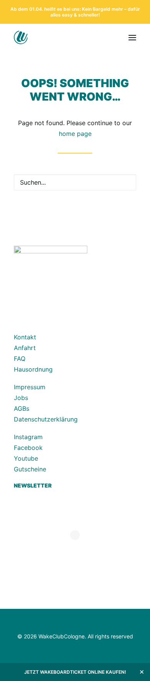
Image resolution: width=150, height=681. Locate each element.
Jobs (21, 398)
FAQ (19, 358)
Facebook (28, 447)
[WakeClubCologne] (35, 37)
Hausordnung (33, 369)
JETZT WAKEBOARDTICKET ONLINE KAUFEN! (75, 672)
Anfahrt (25, 348)
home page (75, 133)
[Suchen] (75, 182)
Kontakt (25, 337)
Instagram (28, 437)
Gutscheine (30, 469)
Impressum (29, 387)
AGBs (21, 408)
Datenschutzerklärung (46, 419)
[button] (132, 37)
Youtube (26, 458)
